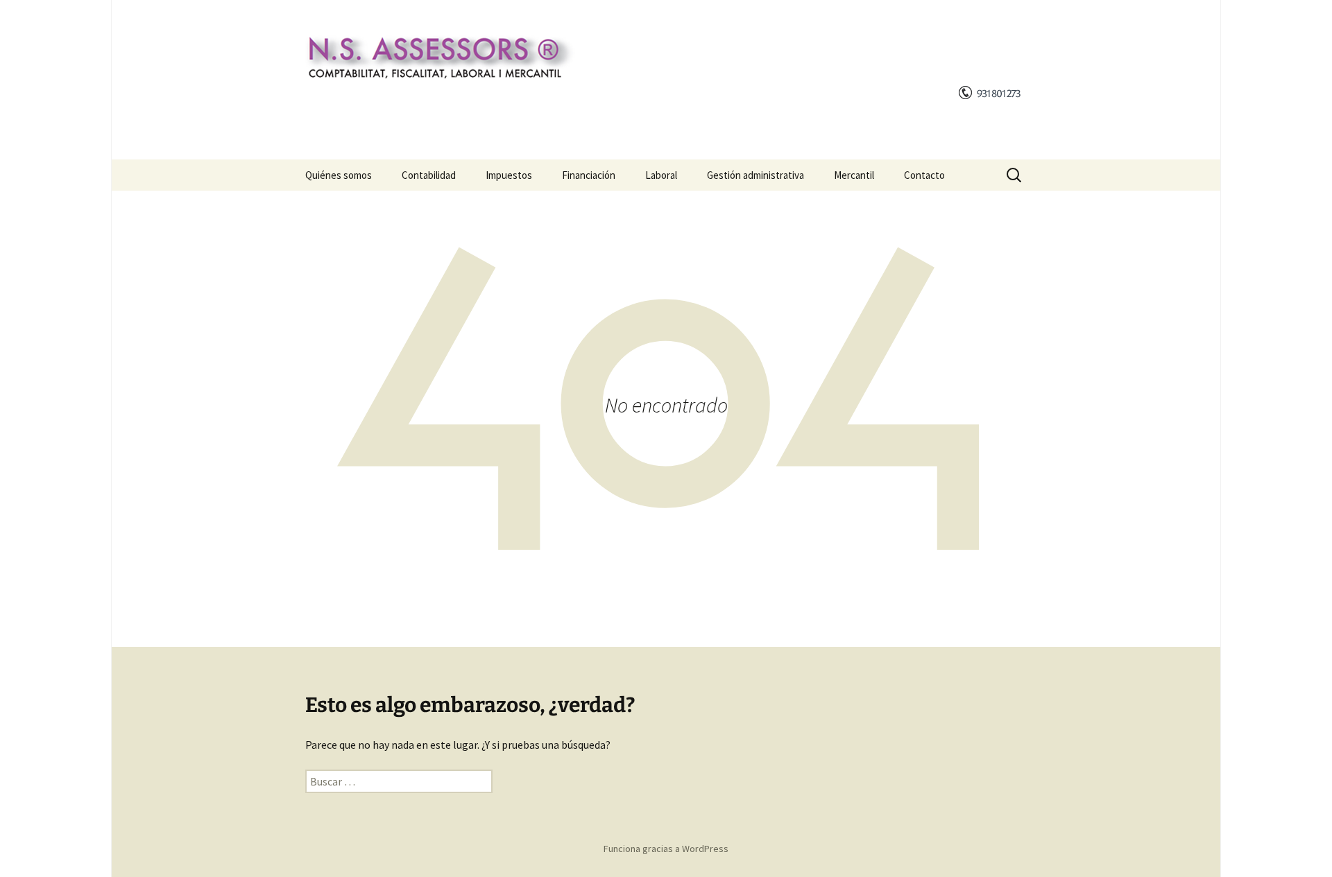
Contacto (924, 175)
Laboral (661, 175)
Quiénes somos (338, 175)
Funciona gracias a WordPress (666, 848)
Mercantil (854, 175)
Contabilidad (429, 175)
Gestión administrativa (755, 175)
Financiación (588, 175)
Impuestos (509, 175)
